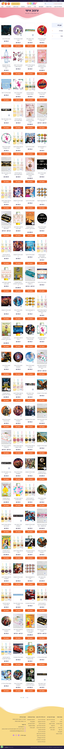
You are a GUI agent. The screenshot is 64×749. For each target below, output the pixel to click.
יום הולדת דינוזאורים (41, 739)
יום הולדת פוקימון (41, 721)
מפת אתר (60, 727)
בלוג (49, 1)
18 (23, 697)
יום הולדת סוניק (42, 723)
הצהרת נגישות (59, 733)
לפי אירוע (53, 721)
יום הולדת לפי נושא (51, 719)
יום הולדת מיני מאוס (41, 735)
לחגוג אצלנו (32, 727)
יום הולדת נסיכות (41, 729)
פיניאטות (53, 725)
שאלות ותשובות (31, 725)
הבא (21, 697)
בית (38, 13)
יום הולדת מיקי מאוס (41, 733)
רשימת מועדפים (31, 723)
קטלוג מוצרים (54, 1)
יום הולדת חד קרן (41, 731)
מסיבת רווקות (52, 723)
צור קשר (44, 1)
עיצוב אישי (52, 729)
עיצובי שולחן (52, 727)
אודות (60, 1)
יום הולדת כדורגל (41, 719)
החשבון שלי (32, 721)
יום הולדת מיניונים (41, 741)
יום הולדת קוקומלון (41, 737)
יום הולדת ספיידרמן (41, 725)
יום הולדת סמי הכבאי (41, 727)
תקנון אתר (60, 731)
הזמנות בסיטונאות (31, 719)
